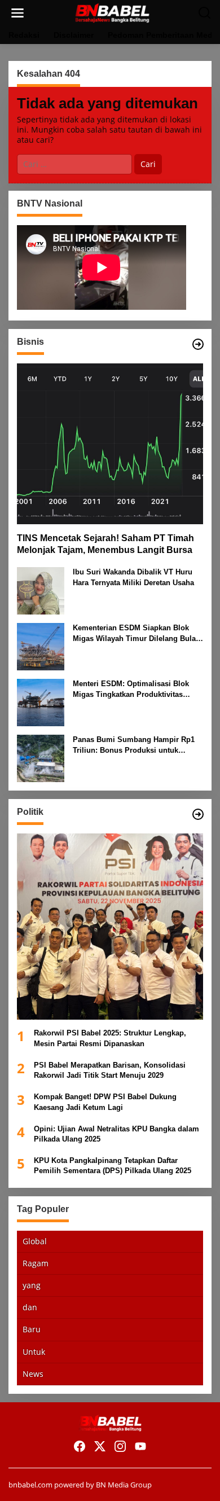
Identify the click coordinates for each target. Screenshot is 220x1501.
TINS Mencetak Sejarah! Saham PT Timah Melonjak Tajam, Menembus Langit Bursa (105, 544)
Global (35, 1241)
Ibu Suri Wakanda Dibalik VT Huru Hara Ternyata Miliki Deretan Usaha (133, 577)
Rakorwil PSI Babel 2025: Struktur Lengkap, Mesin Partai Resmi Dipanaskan (110, 1038)
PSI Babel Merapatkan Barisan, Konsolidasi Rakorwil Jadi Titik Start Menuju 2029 (110, 1070)
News (33, 1373)
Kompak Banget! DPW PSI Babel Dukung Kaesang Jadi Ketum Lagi (105, 1101)
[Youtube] (140, 1446)
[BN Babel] (112, 12)
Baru (32, 1329)
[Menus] (17, 13)
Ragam (36, 1263)
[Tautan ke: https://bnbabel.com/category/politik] (198, 814)
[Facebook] (79, 1446)
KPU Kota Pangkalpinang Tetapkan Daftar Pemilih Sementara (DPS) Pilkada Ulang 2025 (112, 1165)
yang (32, 1285)
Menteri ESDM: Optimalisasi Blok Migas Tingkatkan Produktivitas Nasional (131, 689)
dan (30, 1307)
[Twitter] (100, 1446)
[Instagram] (120, 1446)
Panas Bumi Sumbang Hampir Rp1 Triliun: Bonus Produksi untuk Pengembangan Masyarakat (134, 745)
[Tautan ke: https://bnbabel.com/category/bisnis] (198, 344)
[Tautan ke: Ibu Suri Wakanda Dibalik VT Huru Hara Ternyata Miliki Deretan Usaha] (40, 590)
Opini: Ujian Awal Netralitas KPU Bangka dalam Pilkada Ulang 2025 (116, 1134)
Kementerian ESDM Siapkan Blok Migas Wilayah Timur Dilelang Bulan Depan (136, 633)
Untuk (34, 1351)
